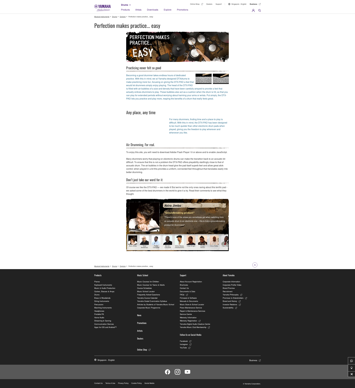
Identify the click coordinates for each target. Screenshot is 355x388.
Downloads (152, 9)
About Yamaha (228, 275)
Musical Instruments (101, 16)
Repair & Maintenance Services (192, 311)
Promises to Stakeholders (233, 298)
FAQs (182, 294)
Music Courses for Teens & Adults (151, 285)
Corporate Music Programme (148, 307)
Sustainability (228, 307)
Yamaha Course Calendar (147, 298)
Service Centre (186, 314)
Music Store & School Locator (192, 304)
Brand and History (230, 301)
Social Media (149, 383)
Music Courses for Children (148, 281)
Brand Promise (229, 288)
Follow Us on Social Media (190, 334)
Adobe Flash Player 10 (181, 152)
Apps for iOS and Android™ (105, 327)
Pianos (97, 281)
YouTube (183, 347)
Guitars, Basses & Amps (104, 291)
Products (125, 9)
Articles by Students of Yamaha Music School (155, 304)
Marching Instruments (103, 307)
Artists (138, 9)
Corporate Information (231, 281)
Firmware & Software (188, 298)
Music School (142, 275)
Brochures (184, 285)
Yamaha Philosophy (231, 294)
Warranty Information (188, 317)
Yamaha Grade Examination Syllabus (152, 301)
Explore (167, 9)
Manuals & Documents (189, 301)
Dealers (209, 4)
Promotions (182, 9)
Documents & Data (187, 291)
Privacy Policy (123, 383)
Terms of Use (110, 383)
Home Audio (99, 317)
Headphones (99, 311)
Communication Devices (104, 324)
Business (253, 4)
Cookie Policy (136, 383)
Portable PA (99, 314)
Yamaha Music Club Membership (193, 327)
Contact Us (184, 288)
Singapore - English (238, 4)
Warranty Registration (188, 320)
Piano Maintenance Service (191, 307)
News (139, 315)
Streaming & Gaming (102, 320)
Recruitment (227, 291)
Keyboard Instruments (103, 285)
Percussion (98, 304)
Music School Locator (146, 291)
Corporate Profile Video (232, 285)
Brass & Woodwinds (102, 298)
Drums (124, 4)
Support (219, 4)
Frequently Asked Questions (148, 294)
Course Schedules (144, 288)
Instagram (184, 344)
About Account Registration (191, 281)
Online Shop (195, 4)
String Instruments (101, 301)
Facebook (184, 341)
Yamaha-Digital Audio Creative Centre (195, 324)
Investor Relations (230, 304)
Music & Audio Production (104, 288)
